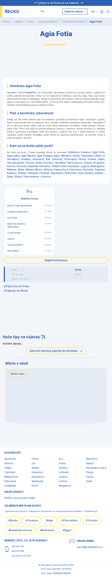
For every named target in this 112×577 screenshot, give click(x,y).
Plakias (22, 173)
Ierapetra (98, 162)
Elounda (21, 166)
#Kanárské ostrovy (20, 530)
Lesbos (63, 476)
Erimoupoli (70, 159)
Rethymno (71, 173)
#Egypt (67, 530)
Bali (48, 159)
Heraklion (60, 162)
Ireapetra (30, 92)
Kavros (11, 166)
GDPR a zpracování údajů (19, 498)
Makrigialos (97, 166)
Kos (61, 458)
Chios (35, 458)
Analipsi (26, 159)
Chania (88, 162)
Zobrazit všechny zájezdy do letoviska (53, 350)
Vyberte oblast (74, 11)
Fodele (92, 159)
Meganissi (65, 485)
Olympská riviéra (96, 467)
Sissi (80, 173)
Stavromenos (31, 176)
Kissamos (45, 166)
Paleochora (61, 169)
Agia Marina (28, 155)
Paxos (90, 476)
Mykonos (91, 458)
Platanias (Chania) (39, 173)
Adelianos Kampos (79, 152)
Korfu (35, 485)
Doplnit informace (56, 260)
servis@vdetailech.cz (90, 547)
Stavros (46, 176)
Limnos (63, 481)
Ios (33, 463)
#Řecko (13, 520)
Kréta (30, 21)
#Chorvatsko (70, 520)
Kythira (63, 467)
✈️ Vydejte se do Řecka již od (56, 2)
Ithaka (35, 467)
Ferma (82, 159)
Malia (21, 169)
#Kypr (49, 520)
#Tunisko (92, 520)
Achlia (76, 155)
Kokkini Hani (59, 166)
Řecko (6, 21)
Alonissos (10, 458)
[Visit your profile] (102, 11)
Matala (30, 169)
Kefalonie (37, 481)
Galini (101, 159)
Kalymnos (37, 472)
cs (92, 11)
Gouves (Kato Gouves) (39, 162)
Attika (7, 467)
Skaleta (89, 173)
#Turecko (32, 520)
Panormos (75, 169)
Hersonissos (74, 162)
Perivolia (88, 169)
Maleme (11, 169)
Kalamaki (33, 166)
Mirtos (38, 169)
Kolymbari (73, 166)
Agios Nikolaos (62, 155)
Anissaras (38, 159)
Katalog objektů (47, 21)
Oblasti (19, 21)
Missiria (48, 169)
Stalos (18, 176)
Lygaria (85, 166)
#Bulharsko (47, 530)
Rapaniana (57, 173)
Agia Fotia (96, 21)
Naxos (90, 463)
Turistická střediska (73, 21)
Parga (89, 472)
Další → (90, 481)
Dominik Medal (61, 573)
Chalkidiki (10, 485)
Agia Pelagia (44, 155)
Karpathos (38, 476)
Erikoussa (10, 481)
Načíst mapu (17, 373)
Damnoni (57, 159)
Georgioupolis (15, 162)
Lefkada (64, 472)
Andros (8, 463)
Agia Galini (13, 155)
